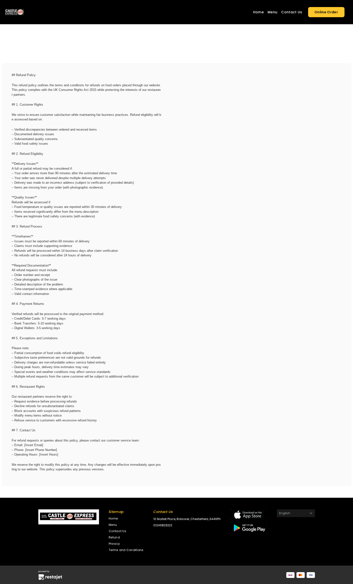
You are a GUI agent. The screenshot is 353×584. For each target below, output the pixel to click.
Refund (114, 537)
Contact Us (291, 12)
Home (258, 12)
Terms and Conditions (126, 550)
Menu (272, 12)
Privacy (114, 544)
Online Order (326, 12)
